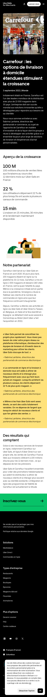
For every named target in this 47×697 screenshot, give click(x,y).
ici (30, 683)
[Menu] (43, 4)
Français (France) (13, 650)
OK (40, 691)
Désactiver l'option (27, 691)
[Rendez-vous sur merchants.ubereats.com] (9, 4)
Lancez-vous (34, 4)
